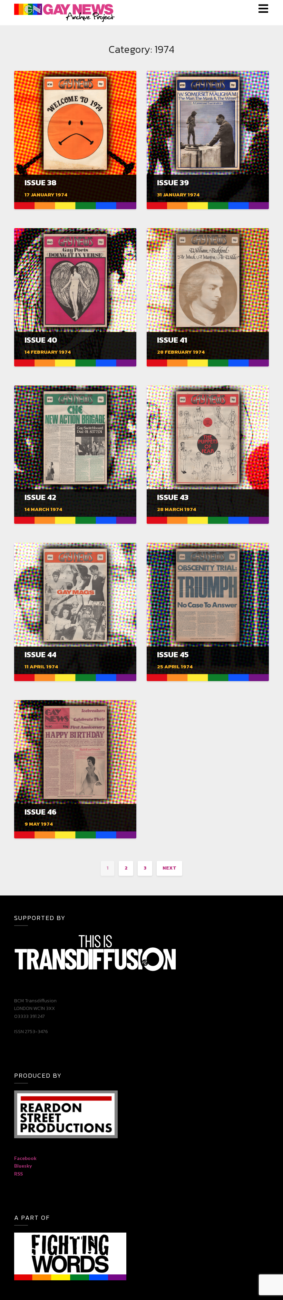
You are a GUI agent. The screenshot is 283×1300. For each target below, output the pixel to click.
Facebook (25, 1158)
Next (169, 868)
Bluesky (23, 1166)
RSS (18, 1174)
